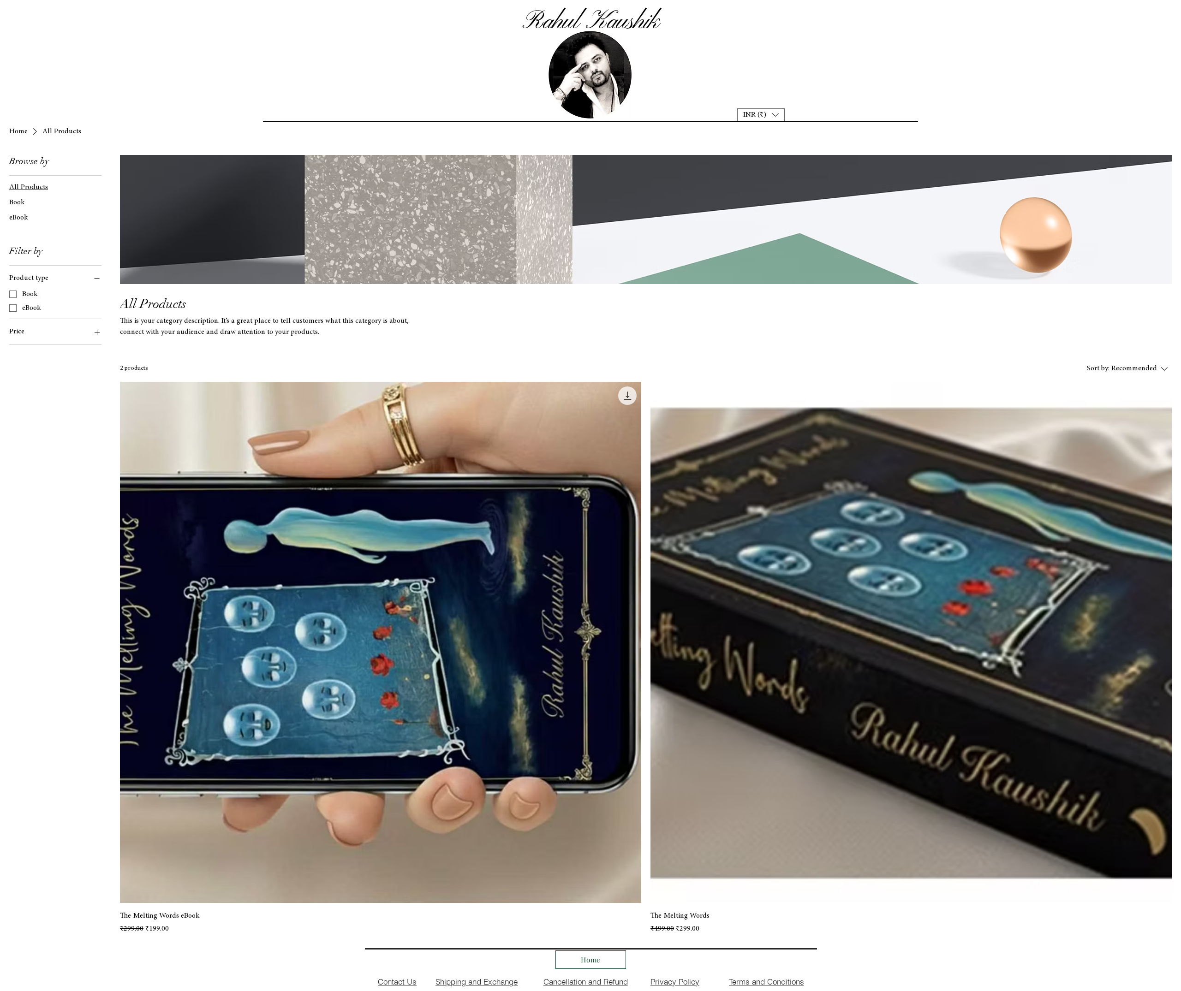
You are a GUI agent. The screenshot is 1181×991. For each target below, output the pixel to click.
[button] (761, 114)
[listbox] (761, 114)
